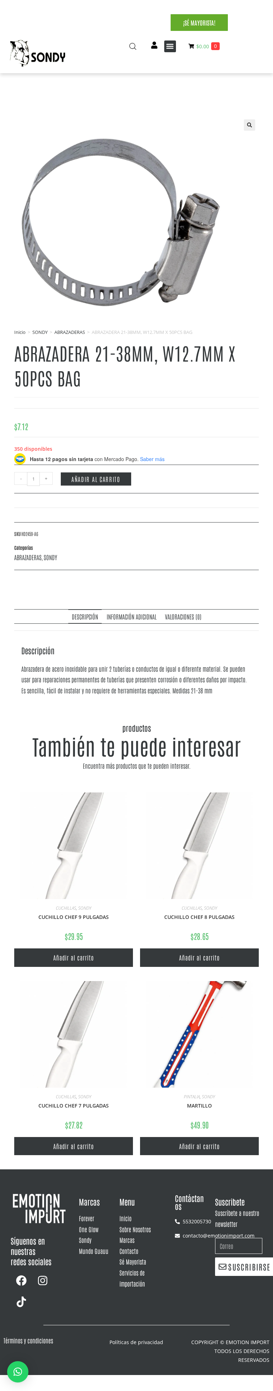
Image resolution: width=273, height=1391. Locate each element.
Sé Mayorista (132, 1261)
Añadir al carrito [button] (73, 957)
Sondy (85, 1240)
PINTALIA (192, 1097)
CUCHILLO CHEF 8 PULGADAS (199, 917)
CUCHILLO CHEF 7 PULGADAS (73, 1105)
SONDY (40, 332)
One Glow (88, 1229)
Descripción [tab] (85, 616)
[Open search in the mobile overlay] (132, 46)
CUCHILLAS (66, 908)
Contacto (128, 1251)
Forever (86, 1218)
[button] (170, 46)
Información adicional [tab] (131, 616)
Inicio (20, 332)
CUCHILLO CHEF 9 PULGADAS (73, 917)
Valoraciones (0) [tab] (183, 616)
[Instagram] (42, 1280)
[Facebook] (21, 1280)
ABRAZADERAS (69, 332)
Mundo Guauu (93, 1251)
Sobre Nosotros (135, 1229)
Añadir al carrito (96, 479)
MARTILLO (199, 1105)
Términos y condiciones (28, 1340)
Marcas (126, 1240)
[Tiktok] (21, 1301)
